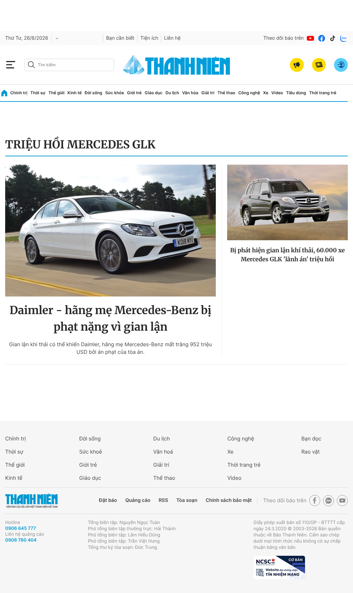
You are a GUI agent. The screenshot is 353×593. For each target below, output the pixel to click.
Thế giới (56, 92)
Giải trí (207, 92)
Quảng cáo (137, 500)
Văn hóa (190, 92)
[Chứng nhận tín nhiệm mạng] (279, 567)
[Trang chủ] (4, 93)
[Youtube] (310, 38)
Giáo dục (154, 92)
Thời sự (38, 92)
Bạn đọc (311, 438)
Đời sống (93, 92)
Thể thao (226, 92)
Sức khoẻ (90, 451)
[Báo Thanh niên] (31, 500)
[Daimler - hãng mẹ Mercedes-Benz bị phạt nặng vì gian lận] (110, 230)
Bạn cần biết (120, 38)
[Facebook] (321, 38)
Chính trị (19, 92)
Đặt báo (108, 500)
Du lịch (172, 92)
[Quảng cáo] (297, 65)
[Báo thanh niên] (176, 65)
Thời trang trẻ (322, 92)
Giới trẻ (134, 92)
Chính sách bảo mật (228, 500)
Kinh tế (75, 92)
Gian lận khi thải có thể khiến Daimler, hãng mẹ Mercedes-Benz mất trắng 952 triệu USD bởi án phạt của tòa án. (110, 348)
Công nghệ (249, 92)
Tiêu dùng (296, 92)
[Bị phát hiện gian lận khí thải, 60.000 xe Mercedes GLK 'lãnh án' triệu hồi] (287, 202)
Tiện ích (149, 38)
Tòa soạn (187, 500)
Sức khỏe (114, 92)
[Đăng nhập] (341, 65)
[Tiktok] (333, 38)
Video (277, 92)
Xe (265, 92)
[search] (69, 65)
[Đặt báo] (319, 65)
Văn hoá (163, 451)
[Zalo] (344, 38)
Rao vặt (310, 451)
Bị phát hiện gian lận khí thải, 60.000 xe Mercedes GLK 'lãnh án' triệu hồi (287, 254)
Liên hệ (172, 38)
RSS (163, 500)
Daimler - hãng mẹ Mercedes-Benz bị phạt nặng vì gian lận (110, 318)
